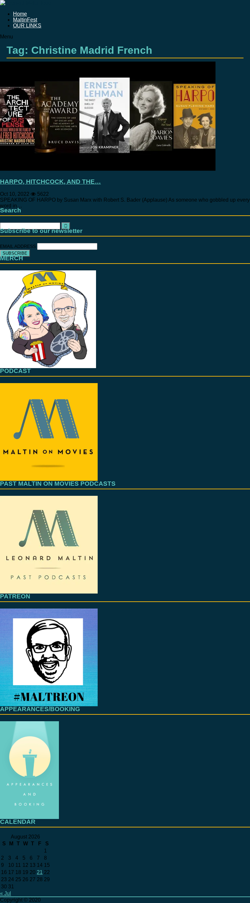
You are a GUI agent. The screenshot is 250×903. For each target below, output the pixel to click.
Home (20, 14)
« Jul (5, 893)
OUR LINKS (27, 25)
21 (40, 872)
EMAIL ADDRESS (18, 246)
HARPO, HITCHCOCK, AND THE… (50, 181)
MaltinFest (25, 19)
